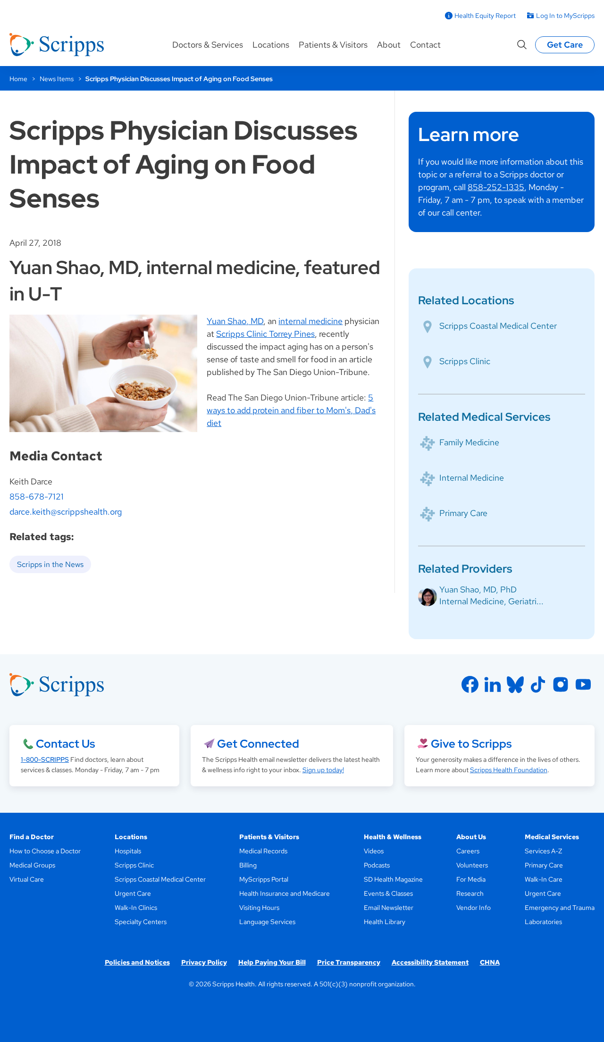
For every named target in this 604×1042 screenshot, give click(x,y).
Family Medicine (469, 442)
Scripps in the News (50, 564)
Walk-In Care (543, 879)
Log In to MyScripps (565, 15)
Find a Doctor (31, 837)
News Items (57, 79)
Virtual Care (26, 879)
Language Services (267, 921)
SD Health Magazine (393, 879)
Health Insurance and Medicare (284, 893)
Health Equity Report (485, 15)
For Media (471, 879)
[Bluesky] (515, 684)
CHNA (490, 962)
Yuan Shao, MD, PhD (478, 589)
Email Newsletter (388, 907)
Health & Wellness (392, 837)
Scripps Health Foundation (508, 770)
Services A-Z (543, 851)
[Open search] (522, 45)
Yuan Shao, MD (235, 321)
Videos (374, 851)
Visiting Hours (259, 907)
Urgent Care (133, 893)
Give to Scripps (471, 743)
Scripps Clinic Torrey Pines (265, 333)
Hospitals (128, 851)
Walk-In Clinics (136, 907)
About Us (471, 837)
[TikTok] (538, 684)
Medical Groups (32, 865)
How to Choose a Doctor (45, 851)
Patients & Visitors (333, 44)
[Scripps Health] (56, 45)
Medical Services (552, 837)
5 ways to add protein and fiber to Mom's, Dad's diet (291, 410)
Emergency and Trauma (560, 907)
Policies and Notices (137, 962)
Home (18, 79)
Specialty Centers (141, 921)
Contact (425, 44)
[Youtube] (583, 684)
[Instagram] (560, 684)
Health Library (384, 921)
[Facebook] (470, 684)
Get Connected (258, 743)
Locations (270, 44)
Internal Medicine (471, 477)
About (389, 44)
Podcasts (377, 865)
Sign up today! (323, 770)
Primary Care (463, 513)
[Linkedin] (492, 684)
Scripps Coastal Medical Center (498, 325)
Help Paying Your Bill (272, 962)
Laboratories (543, 921)
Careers (467, 851)
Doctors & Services (207, 44)
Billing (248, 865)
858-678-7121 (36, 496)
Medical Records (263, 851)
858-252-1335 (496, 187)
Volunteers (472, 865)
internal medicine (310, 321)
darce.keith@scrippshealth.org (65, 511)
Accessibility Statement (430, 962)
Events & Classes (388, 893)
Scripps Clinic (464, 361)
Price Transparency (348, 962)
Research (470, 893)
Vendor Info (473, 907)
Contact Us (65, 743)
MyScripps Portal (263, 879)
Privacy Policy (204, 962)
